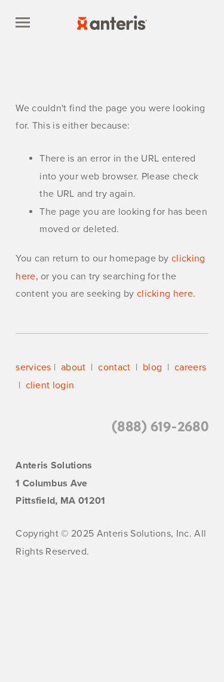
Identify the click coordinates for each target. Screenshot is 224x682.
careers (189, 367)
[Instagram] (184, 605)
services (33, 367)
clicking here (165, 294)
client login (50, 385)
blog (152, 367)
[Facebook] (88, 605)
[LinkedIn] (136, 605)
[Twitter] (40, 605)
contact (114, 367)
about (73, 367)
